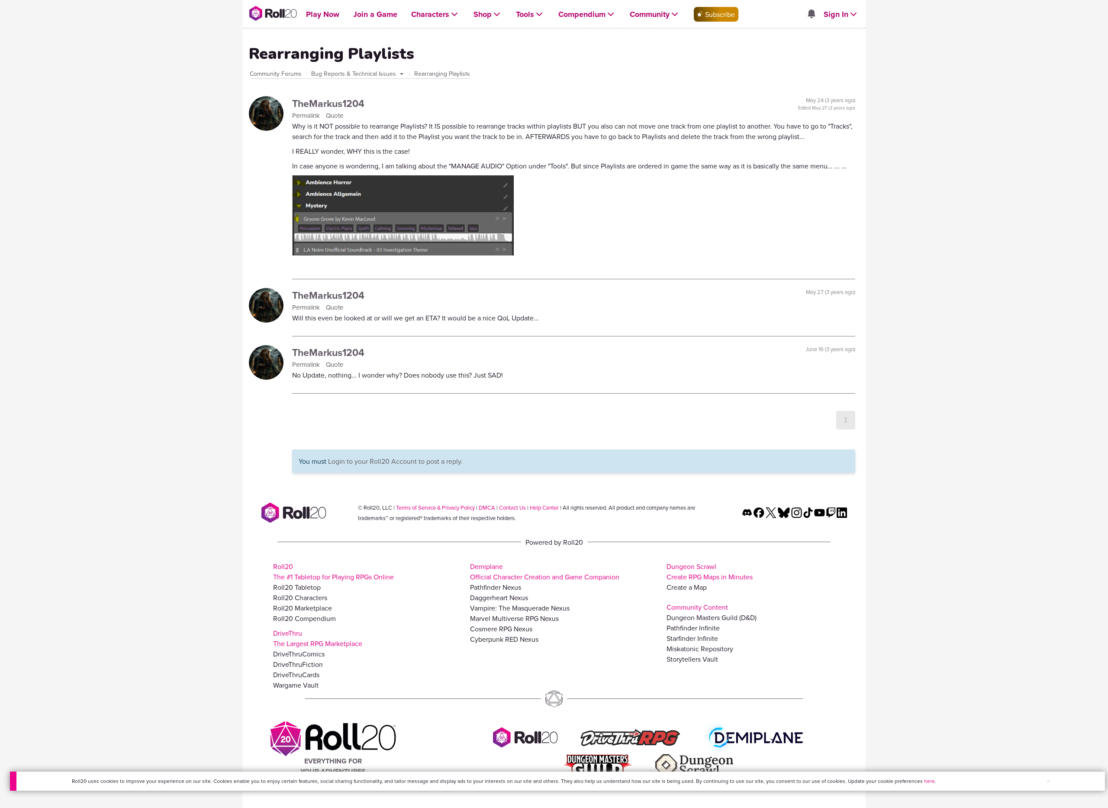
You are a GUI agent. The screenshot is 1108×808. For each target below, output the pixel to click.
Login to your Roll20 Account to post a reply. (395, 461)
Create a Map (687, 587)
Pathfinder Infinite (693, 628)
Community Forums (276, 73)
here (929, 781)
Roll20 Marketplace (302, 608)
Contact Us (512, 507)
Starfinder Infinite (692, 638)
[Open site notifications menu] (811, 14)
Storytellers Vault (692, 659)
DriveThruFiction (298, 664)
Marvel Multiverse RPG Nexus (514, 618)
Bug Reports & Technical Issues (354, 73)
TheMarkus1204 (328, 103)
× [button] (1048, 781)
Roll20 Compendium (304, 618)
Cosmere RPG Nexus (501, 628)
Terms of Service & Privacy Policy (435, 507)
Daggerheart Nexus (499, 597)
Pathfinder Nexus (495, 587)
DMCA (487, 507)
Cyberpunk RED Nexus (504, 639)
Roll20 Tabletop (297, 587)
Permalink (307, 115)
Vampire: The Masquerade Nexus (520, 608)
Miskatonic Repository (700, 648)
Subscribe (719, 14)
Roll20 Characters (300, 597)
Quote (334, 115)
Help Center (544, 507)
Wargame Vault (296, 685)
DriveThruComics (299, 654)
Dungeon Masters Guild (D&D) (712, 617)
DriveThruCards (296, 674)
